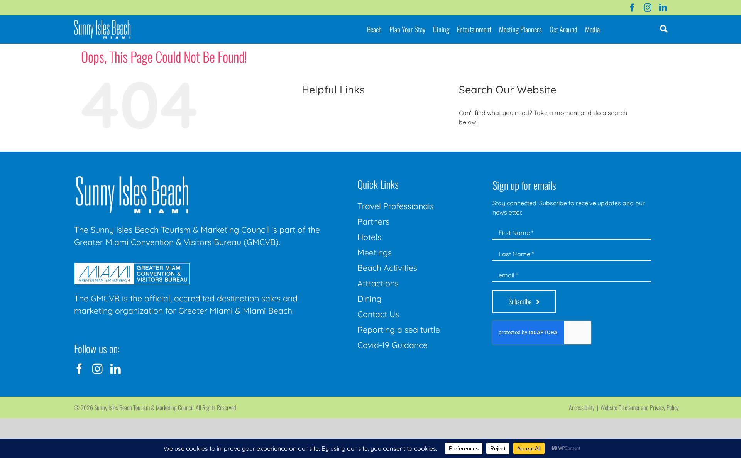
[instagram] (647, 8)
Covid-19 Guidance (392, 345)
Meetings (374, 252)
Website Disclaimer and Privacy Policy (640, 407)
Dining (369, 299)
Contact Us (378, 314)
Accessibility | (585, 407)
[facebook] (632, 8)
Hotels (369, 237)
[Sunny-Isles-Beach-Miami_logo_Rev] (132, 178)
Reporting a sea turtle (398, 329)
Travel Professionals (395, 206)
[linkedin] (663, 8)
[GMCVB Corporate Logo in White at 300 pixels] (132, 266)
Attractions (378, 283)
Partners (373, 221)
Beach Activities (387, 268)
